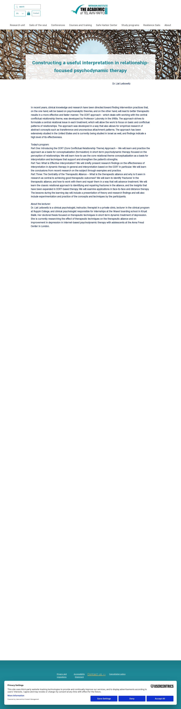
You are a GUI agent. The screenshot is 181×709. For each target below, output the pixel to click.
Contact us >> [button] (96, 674)
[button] (28, 13)
